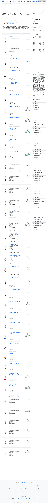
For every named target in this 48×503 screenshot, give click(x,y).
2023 (11, 50)
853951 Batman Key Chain (14, 151)
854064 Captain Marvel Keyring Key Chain (13, 129)
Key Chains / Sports (36, 203)
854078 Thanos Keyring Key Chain (14, 107)
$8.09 (29, 176)
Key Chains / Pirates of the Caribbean (38, 176)
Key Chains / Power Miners (37, 180)
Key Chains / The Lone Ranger (37, 225)
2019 (11, 155)
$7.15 (29, 279)
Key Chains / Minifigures (36, 157)
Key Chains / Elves (35, 126)
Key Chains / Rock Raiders (37, 189)
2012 (11, 412)
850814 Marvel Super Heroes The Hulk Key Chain (14, 385)
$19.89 (29, 420)
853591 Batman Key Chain (14, 266)
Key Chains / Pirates (36, 174)
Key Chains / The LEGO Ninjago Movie (38, 223)
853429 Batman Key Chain (14, 428)
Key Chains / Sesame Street (37, 193)
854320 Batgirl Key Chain (14, 36)
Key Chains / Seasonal (36, 191)
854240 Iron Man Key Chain (14, 46)
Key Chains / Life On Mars (37, 143)
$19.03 (29, 268)
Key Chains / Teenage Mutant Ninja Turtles (38, 215)
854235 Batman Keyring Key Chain (14, 71)
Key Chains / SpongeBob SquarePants (38, 201)
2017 (11, 225)
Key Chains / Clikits (36, 118)
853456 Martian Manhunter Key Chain (14, 333)
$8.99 (29, 188)
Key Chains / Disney (36, 120)
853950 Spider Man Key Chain (13, 140)
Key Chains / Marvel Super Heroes (38, 153)
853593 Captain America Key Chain (14, 290)
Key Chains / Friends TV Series (37, 132)
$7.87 (29, 375)
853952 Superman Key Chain (14, 162)
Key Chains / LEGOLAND (36, 141)
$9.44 (29, 409)
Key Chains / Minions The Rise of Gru (38, 159)
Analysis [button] (24, 1)
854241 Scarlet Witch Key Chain (14, 59)
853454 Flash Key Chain (13, 312)
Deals (9, 491)
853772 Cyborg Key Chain (14, 210)
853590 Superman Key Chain (14, 255)
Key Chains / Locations (36, 147)
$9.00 (29, 430)
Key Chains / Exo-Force (36, 128)
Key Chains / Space (36, 197)
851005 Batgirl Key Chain (14, 353)
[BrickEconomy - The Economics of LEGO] (6, 1)
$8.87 (29, 334)
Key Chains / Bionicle (36, 111)
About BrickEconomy (24, 488)
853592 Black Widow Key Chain (14, 278)
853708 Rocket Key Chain (14, 244)
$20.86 (29, 291)
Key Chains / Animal (36, 105)
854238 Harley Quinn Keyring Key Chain (13, 83)
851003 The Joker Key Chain (14, 343)
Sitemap (39, 491)
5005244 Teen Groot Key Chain (10, 23)
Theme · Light (30, 482)
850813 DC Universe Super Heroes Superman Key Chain (14, 374)
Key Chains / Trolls (35, 231)
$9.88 (29, 200)
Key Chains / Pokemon (36, 178)
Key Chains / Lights (36, 145)
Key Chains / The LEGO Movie (37, 219)
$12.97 (29, 386)
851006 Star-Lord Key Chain (14, 363)
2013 (11, 378)
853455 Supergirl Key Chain (14, 322)
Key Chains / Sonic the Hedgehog (38, 195)
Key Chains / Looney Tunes (37, 149)
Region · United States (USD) (21, 482)
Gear (3, 3)
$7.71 (29, 108)
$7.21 (29, 303)
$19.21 (29, 246)
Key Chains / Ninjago (36, 168)
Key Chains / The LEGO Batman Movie (38, 217)
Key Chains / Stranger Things (37, 207)
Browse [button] (14, 1)
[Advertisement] (19, 8)
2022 (11, 74)
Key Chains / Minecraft (36, 155)
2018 (11, 190)
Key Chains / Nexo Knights (37, 166)
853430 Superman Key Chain (14, 438)
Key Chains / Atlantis (36, 107)
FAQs (38, 488)
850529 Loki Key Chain (13, 418)
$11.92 (29, 223)
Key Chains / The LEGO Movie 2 (37, 221)
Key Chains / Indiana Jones (37, 136)
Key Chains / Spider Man (36, 199)
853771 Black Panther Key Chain (14, 198)
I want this (24, 44)
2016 (11, 258)
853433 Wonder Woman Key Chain (14, 449)
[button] (37, 27)
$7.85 (29, 130)
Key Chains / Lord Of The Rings (37, 151)
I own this (24, 42)
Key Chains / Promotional (36, 184)
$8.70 (29, 398)
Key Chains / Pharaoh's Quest (37, 172)
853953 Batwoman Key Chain (13, 174)
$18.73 (29, 451)
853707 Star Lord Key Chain (14, 233)
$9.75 (29, 257)
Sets (9, 488)
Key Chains (34, 101)
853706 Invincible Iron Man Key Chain (14, 222)
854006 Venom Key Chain (14, 117)
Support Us (24, 491)
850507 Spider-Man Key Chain (13, 408)
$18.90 (29, 119)
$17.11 (29, 153)
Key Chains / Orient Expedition (37, 170)
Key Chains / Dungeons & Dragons (38, 124)
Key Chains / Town (35, 227)
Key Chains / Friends (36, 130)
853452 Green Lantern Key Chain (14, 302)
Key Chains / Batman (36, 109)
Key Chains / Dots (35, 122)
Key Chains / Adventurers (36, 103)
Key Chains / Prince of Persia (37, 182)
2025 (11, 40)
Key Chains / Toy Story (36, 229)
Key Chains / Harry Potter (36, 134)
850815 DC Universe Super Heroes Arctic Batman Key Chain (14, 396)
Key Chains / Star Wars (36, 205)
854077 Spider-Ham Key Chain (14, 95)
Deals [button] (19, 1)
